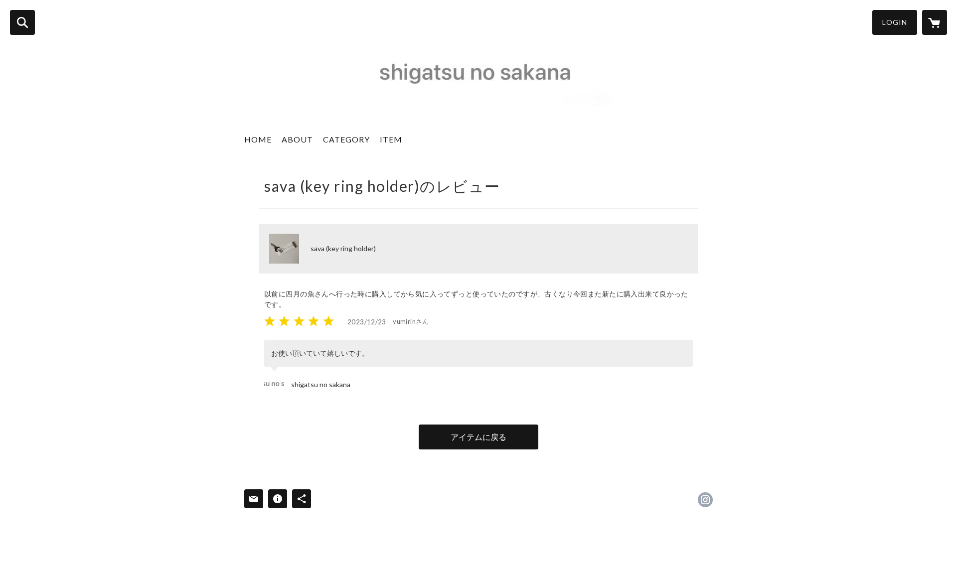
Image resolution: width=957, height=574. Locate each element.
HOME (258, 139)
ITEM (391, 139)
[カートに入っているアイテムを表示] (934, 22)
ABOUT (297, 139)
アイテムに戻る (478, 436)
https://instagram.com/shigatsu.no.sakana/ (705, 499)
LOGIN (894, 22)
